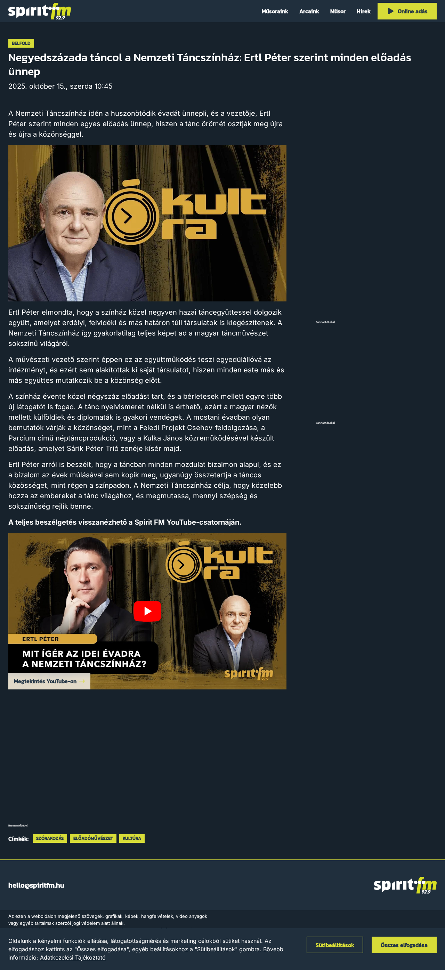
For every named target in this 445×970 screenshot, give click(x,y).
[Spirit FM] (39, 11)
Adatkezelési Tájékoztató (73, 957)
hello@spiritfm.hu (36, 885)
